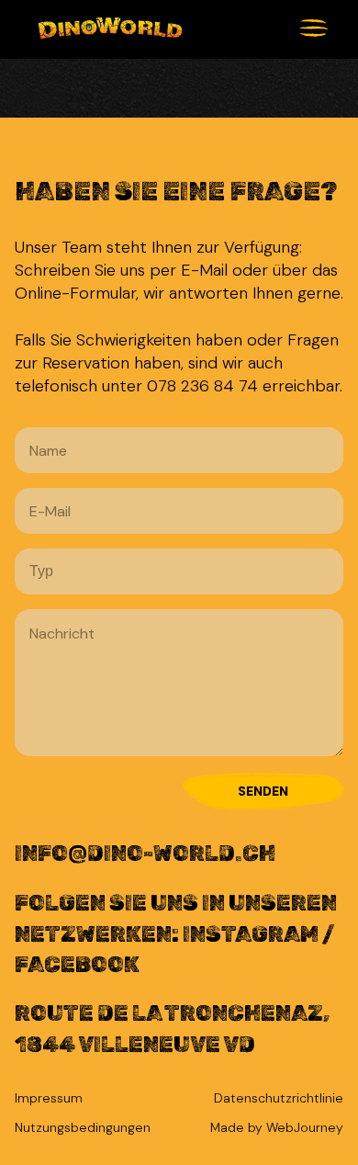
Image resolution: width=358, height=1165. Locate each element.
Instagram (252, 934)
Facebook (77, 965)
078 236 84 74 (202, 386)
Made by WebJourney (276, 1127)
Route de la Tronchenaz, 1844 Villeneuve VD (172, 1029)
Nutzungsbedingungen (83, 1127)
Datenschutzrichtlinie (278, 1098)
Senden (263, 791)
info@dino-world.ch (145, 853)
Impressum (49, 1098)
